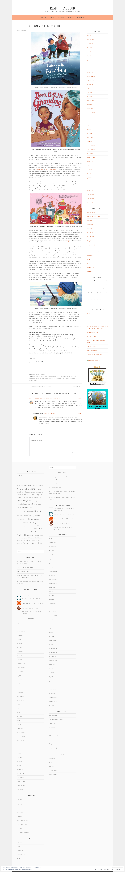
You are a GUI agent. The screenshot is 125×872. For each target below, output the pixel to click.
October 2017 (90, 108)
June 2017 (89, 121)
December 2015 (90, 194)
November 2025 (90, 43)
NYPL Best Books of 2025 (23, 571)
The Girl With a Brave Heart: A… (35, 598)
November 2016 (90, 149)
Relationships (53, 378)
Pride (29, 532)
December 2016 (90, 145)
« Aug (88, 304)
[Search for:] (97, 26)
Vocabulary (20, 543)
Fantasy (36, 515)
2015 (27, 485)
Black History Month (23, 495)
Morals (41, 526)
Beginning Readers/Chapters (93, 216)
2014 (23, 485)
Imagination (36, 523)
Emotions (26, 515)
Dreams (21, 515)
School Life (19, 538)
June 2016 (89, 169)
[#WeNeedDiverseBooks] (93, 360)
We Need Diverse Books (33, 543)
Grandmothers (63, 376)
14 (94, 292)
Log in (88, 259)
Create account (90, 255)
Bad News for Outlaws (51, 169)
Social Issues (38, 538)
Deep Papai (25, 608)
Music (18, 529)
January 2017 (90, 141)
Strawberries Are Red (92, 350)
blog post (68, 241)
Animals (33, 489)
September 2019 (91, 76)
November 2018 (90, 80)
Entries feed (89, 263)
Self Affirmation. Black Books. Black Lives (41, 386)
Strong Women (65, 378)
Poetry (27, 532)
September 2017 (91, 113)
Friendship (26, 519)
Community (48, 376)
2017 (34, 485)
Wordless (18, 546)
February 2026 (90, 39)
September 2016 (91, 157)
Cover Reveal (90, 224)
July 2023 (89, 52)
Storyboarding (22, 540)
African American (40, 376)
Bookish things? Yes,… (27, 611)
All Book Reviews (91, 212)
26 (88, 300)
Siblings (59, 378)
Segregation (24, 538)
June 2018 (89, 92)
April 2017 (89, 129)
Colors (40, 497)
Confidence (30, 501)
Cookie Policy (29, 869)
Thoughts (89, 241)
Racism (48, 378)
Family (57, 376)
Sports (18, 540)
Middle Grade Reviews (92, 232)
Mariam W (24, 603)
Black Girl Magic (31, 492)
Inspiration (29, 526)
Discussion (22, 511)
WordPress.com (90, 271)
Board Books (90, 220)
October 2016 (90, 153)
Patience (44, 378)
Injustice (42, 523)
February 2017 (90, 137)
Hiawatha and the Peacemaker (94, 354)
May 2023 (89, 56)
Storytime (34, 540)
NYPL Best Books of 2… (27, 593)
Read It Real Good (62, 8)
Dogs (18, 515)
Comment (74, 453)
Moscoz (24, 598)
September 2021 (91, 68)
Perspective (22, 532)
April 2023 (89, 60)
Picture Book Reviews (39, 374)
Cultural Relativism (38, 504)
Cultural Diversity (27, 504)
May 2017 (89, 125)
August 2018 (90, 84)
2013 (20, 485)
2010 (18, 485)
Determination (22, 507)
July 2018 (89, 88)
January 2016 (90, 190)
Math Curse (89, 318)
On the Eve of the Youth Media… (36, 603)
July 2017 (89, 117)
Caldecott (30, 497)
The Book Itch (39, 169)
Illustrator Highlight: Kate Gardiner (25, 567)
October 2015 (90, 202)
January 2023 (90, 64)
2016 (34, 376)
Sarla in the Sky (77, 386)
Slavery (33, 538)
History (69, 376)
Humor (30, 523)
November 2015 (90, 198)
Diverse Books (30, 511)
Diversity (53, 376)
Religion (29, 535)
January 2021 (90, 72)
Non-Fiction (38, 529)
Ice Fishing (74, 376)
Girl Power (34, 519)
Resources (71, 17)
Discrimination (31, 507)
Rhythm (37, 535)
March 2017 (89, 133)
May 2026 (89, 35)
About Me (43, 17)
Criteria (51, 17)
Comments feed (90, 267)
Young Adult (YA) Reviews (93, 245)
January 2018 (90, 104)
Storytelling (29, 540)
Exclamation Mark (91, 322)
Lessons (34, 526)
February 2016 (90, 186)
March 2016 (89, 182)
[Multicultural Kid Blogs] (97, 409)
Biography (23, 492)
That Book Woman (91, 314)
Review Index (81, 17)
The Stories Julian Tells (92, 332)
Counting (35, 501)
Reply (79, 398)
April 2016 (89, 178)
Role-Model (41, 535)
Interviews (61, 17)
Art (37, 489)
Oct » (91, 304)
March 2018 (89, 96)
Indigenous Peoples (34, 378)
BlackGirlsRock (39, 492)
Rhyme (33, 535)
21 (94, 296)
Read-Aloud (35, 531)
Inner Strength (21, 526)
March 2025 (89, 47)
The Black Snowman (92, 336)
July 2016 (89, 165)
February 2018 (90, 100)
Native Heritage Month (29, 528)
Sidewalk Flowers (33, 608)
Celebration (35, 497)
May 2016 (89, 174)
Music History (22, 528)
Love (40, 378)
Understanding (33, 380)
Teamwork (72, 378)
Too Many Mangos (91, 346)
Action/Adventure (39, 485)
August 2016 (90, 161)
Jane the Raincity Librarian (37, 398)
